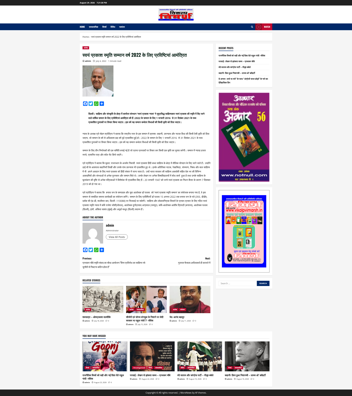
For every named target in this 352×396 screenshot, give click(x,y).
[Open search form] (252, 26)
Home (82, 26)
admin (88, 61)
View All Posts (117, 237)
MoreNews (186, 392)
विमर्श (104, 26)
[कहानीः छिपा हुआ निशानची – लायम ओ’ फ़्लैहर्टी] (247, 356)
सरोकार (182, 309)
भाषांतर (122, 26)
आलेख (86, 48)
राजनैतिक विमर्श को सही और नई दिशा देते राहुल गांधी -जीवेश (242, 55)
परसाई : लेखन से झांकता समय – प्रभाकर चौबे (237, 61)
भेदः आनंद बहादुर (177, 317)
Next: (194, 260)
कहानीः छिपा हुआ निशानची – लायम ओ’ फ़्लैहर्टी (237, 73)
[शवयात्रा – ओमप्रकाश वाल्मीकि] (102, 299)
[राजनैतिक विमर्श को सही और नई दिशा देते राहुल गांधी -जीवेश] (104, 356)
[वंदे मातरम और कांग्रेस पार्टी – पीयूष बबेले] (199, 356)
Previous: (113, 263)
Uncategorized (139, 368)
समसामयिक (93, 26)
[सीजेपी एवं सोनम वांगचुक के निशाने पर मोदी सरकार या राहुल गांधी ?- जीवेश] (146, 299)
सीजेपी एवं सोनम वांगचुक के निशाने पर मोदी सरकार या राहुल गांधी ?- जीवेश (144, 318)
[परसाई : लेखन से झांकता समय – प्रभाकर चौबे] (152, 356)
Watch (267, 26)
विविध (113, 26)
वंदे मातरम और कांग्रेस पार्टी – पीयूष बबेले (235, 67)
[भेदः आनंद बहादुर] (190, 299)
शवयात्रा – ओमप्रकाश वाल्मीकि (96, 317)
